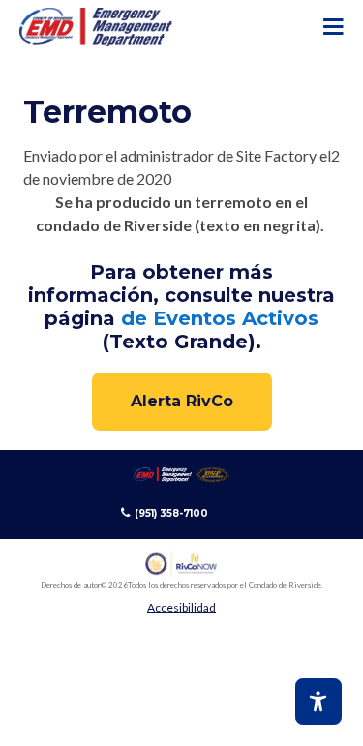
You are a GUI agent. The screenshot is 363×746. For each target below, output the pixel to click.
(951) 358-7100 (171, 513)
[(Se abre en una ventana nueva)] (181, 564)
